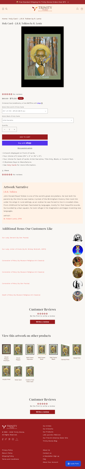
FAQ (44, 459)
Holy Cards (12, 165)
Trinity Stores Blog (50, 441)
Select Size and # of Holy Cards (13, 107)
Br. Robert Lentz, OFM (13, 219)
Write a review (42, 322)
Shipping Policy (8, 456)
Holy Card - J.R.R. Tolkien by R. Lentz (25, 19)
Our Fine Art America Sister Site (55, 438)
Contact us (47, 453)
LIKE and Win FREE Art (52, 435)
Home (4, 19)
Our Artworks (48, 429)
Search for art (6, 8)
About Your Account (50, 462)
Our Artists (47, 426)
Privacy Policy (7, 450)
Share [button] (6, 170)
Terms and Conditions (10, 459)
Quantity (5, 125)
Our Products (48, 432)
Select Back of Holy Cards (11, 116)
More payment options (25, 148)
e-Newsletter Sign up (51, 456)
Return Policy (7, 453)
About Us (46, 450)
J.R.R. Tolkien (10, 191)
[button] (3, 9)
